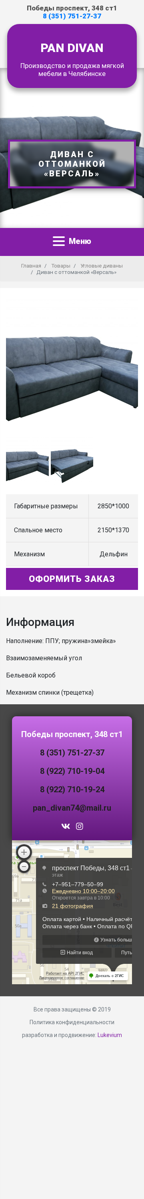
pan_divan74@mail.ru (72, 808)
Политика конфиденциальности (72, 1022)
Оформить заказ (72, 579)
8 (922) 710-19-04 (72, 771)
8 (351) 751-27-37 (72, 16)
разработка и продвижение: (72, 1035)
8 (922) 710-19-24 (72, 789)
